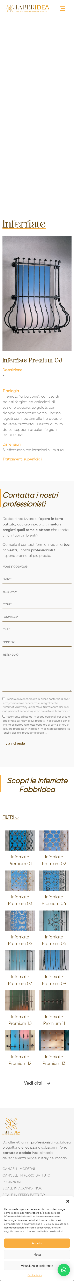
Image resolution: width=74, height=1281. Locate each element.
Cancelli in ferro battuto (26, 1175)
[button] (68, 1201)
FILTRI (8, 817)
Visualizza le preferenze (37, 1265)
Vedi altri (33, 1083)
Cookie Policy (35, 1275)
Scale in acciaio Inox (22, 1188)
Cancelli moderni (18, 1169)
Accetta (37, 1243)
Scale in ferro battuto (23, 1195)
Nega (37, 1254)
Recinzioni (11, 1182)
